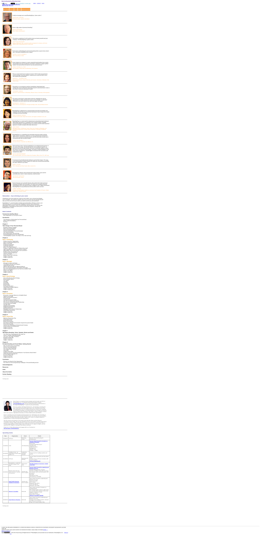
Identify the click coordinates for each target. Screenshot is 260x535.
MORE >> (45, 529)
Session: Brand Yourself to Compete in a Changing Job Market (39, 441)
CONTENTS (11, 9)
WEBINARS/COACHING (25, 9)
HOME (34, 3)
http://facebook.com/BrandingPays (11, 428)
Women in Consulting (13, 491)
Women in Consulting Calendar (36, 495)
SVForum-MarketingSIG (35, 461)
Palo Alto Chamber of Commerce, (37, 463)
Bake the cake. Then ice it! (7, 5)
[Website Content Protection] (6, 533)
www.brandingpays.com (18, 403)
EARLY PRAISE (6, 9)
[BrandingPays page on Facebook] (3, 3)
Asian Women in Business (14, 499)
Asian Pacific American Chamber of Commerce (14, 482)
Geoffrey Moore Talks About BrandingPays (11, 4)
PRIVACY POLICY (6, 531)
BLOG (43, 3)
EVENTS (19, 9)
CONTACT (39, 3)
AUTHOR (16, 9)
